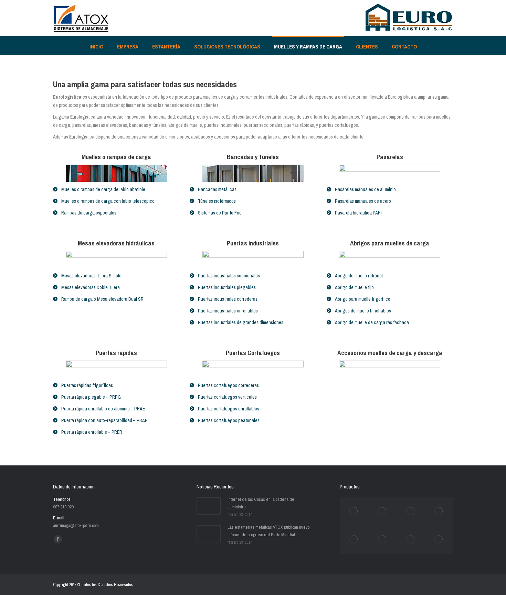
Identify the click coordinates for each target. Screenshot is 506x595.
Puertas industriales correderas (227, 299)
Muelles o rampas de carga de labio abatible (103, 189)
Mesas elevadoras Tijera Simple (91, 276)
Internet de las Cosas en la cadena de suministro (261, 503)
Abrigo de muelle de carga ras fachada (372, 322)
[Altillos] (439, 511)
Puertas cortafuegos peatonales (229, 420)
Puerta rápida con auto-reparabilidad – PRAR (104, 420)
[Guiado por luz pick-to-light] (439, 540)
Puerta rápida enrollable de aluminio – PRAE (103, 409)
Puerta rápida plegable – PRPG (91, 397)
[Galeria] (354, 511)
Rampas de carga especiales (88, 213)
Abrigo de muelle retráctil (359, 276)
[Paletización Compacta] (354, 540)
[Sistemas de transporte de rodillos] (382, 511)
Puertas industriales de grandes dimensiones (240, 322)
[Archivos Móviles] (382, 540)
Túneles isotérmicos (217, 201)
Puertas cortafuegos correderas (228, 385)
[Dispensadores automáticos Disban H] (411, 540)
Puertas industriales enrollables (228, 311)
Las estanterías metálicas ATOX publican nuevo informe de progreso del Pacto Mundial (268, 531)
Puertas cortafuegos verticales (227, 397)
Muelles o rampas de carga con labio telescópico (108, 201)
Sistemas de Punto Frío (220, 213)
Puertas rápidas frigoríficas (87, 385)
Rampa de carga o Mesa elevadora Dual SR (102, 299)
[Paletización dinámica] (411, 511)
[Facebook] (58, 539)
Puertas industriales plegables (227, 287)
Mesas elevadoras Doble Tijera (90, 287)
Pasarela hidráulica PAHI (358, 213)
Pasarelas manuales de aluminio (365, 189)
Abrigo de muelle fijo (354, 287)
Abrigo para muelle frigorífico (362, 299)
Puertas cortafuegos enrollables (228, 409)
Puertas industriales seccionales (229, 276)
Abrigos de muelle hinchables (363, 311)
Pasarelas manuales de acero (363, 201)
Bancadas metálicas (217, 189)
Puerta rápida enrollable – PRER (91, 432)
